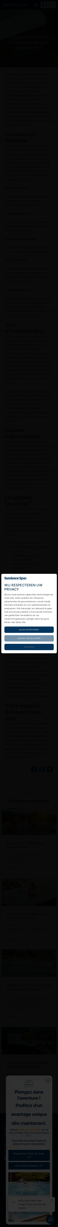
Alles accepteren (29, 630)
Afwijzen (29, 647)
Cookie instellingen (29, 638)
